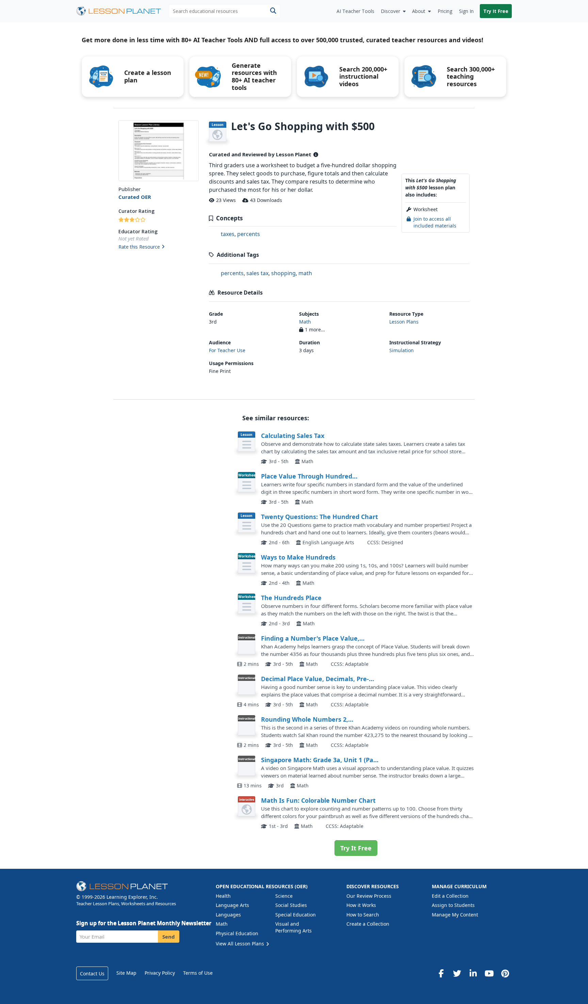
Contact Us (92, 973)
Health (223, 896)
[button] (158, 247)
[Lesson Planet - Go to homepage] (122, 11)
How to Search (362, 914)
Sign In (466, 11)
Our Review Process (368, 896)
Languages (228, 914)
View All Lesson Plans (240, 943)
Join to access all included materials (434, 222)
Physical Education (237, 933)
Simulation (401, 350)
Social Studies (291, 905)
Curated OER (134, 196)
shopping (283, 273)
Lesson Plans (404, 321)
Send (168, 936)
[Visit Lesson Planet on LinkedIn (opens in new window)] (473, 973)
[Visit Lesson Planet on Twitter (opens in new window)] (457, 973)
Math (305, 321)
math (305, 273)
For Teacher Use (227, 350)
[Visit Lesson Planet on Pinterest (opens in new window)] (505, 973)
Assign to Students (453, 905)
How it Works (361, 905)
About (418, 11)
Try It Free (495, 11)
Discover (390, 11)
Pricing (445, 11)
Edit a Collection (450, 896)
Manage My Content (455, 914)
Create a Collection (367, 924)
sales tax (257, 273)
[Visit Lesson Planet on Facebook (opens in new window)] (441, 973)
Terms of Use (198, 973)
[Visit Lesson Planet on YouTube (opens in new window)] (489, 973)
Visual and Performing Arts (293, 927)
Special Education (295, 914)
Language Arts (232, 905)
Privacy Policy (160, 973)
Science (284, 896)
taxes (227, 234)
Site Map (126, 973)
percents (248, 234)
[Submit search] (273, 11)
